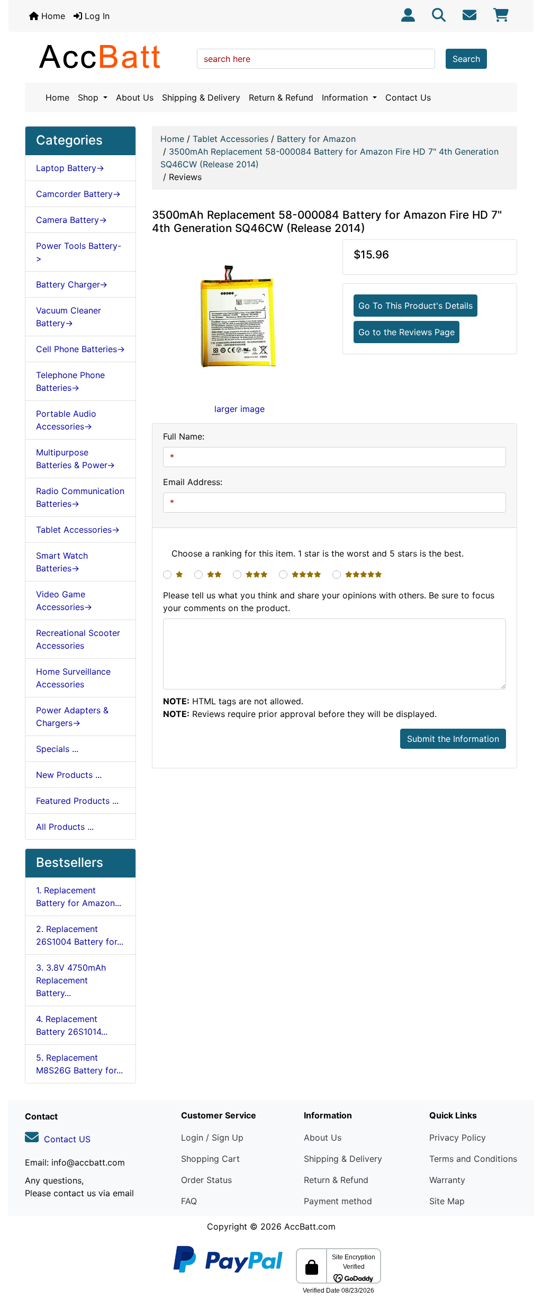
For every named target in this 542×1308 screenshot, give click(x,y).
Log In (96, 16)
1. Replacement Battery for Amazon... (78, 896)
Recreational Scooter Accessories (78, 639)
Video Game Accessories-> (64, 600)
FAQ (189, 1201)
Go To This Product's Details (415, 305)
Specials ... (57, 748)
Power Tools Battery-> (78, 252)
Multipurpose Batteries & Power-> (75, 458)
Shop (89, 97)
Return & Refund (281, 97)
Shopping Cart (210, 1158)
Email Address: (192, 482)
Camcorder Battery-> (78, 194)
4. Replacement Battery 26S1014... (71, 1025)
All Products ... (65, 826)
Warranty (447, 1180)
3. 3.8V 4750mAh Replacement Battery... (71, 980)
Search (466, 58)
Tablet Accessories (230, 138)
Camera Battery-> (71, 219)
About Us (134, 97)
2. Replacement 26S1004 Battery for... (79, 935)
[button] (522, 1256)
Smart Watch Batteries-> (62, 562)
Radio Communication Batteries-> (80, 497)
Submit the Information (453, 738)
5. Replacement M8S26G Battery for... (79, 1064)
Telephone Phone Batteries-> (70, 381)
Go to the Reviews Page (406, 332)
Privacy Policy (457, 1137)
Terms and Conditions (473, 1158)
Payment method (338, 1201)
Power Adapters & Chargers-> (72, 716)
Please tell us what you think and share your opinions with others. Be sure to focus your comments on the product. (328, 601)
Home (52, 16)
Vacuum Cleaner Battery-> (68, 316)
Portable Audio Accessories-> (66, 420)
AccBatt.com (310, 1226)
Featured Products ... (77, 800)
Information (346, 97)
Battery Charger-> (71, 284)
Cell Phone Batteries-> (80, 349)
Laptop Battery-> (70, 168)
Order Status (206, 1180)
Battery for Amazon (316, 138)
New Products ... (69, 774)
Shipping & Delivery (201, 97)
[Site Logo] (107, 56)
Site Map (447, 1201)
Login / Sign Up (212, 1137)
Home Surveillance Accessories (73, 677)
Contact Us (408, 97)
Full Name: (183, 436)
